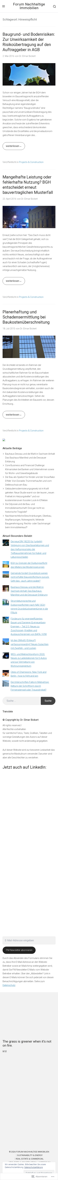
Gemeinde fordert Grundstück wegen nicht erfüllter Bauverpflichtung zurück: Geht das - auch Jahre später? (30, 577)
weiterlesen (11, 147)
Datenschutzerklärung (33, 1167)
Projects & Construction (31, 162)
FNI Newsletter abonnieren (19, 950)
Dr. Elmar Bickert (27, 56)
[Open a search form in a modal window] (54, 6)
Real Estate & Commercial (30, 1159)
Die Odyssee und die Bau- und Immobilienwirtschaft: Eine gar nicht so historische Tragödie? (24, 508)
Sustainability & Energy (30, 1155)
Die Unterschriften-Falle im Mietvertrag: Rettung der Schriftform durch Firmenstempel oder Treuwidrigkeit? (30, 686)
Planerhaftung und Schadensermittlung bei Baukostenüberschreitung (26, 317)
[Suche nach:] (21, 701)
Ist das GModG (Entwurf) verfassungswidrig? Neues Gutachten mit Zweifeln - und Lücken (29, 644)
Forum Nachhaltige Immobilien (29, 6)
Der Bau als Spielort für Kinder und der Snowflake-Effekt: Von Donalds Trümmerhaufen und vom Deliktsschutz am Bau (30, 481)
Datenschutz (9, 985)
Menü (3, 6)
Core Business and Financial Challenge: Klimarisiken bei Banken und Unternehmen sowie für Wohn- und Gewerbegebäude (29, 469)
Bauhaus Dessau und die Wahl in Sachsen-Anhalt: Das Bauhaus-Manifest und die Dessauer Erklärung (30, 458)
